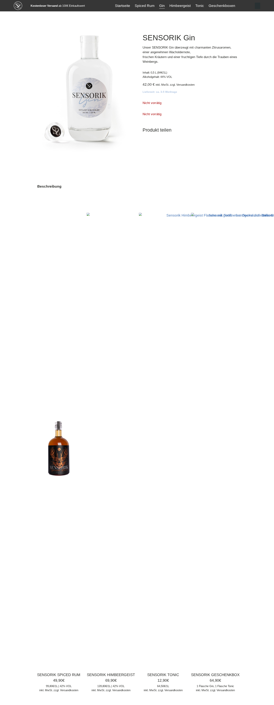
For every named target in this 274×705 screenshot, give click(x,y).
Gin (162, 6)
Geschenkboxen (222, 6)
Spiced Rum (145, 6)
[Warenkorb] (257, 6)
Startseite (122, 6)
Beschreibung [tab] (49, 186)
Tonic (199, 6)
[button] (146, 139)
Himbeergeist (180, 6)
